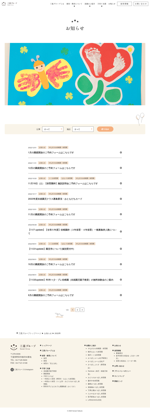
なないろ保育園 (67, 178)
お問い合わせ (141, 3)
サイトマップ (119, 376)
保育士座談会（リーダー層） (126, 361)
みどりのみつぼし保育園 (97, 377)
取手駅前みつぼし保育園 (97, 397)
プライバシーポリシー (122, 371)
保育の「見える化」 (50, 363)
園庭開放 (46, 373)
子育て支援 (101, 3)
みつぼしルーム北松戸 (96, 361)
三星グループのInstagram (23, 369)
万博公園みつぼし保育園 (97, 390)
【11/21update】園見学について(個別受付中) (51, 248)
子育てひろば (48, 376)
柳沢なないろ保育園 (95, 351)
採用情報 (124, 3)
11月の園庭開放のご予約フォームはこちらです (51, 214)
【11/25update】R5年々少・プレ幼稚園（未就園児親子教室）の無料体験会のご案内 (70, 279)
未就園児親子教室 (50, 371)
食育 (45, 358)
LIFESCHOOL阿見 (94, 400)
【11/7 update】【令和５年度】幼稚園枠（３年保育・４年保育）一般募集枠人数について (72, 231)
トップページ (47, 345)
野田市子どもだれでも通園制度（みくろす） (59, 386)
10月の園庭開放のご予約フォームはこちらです (51, 264)
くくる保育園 (53, 178)
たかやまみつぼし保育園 (97, 393)
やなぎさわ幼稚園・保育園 (58, 147)
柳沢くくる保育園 (94, 355)
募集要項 (119, 353)
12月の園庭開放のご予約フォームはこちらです (51, 168)
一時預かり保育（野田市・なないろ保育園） (59, 379)
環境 (45, 361)
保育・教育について (74, 3)
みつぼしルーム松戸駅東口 (98, 358)
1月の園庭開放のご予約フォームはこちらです (51, 152)
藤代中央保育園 (93, 380)
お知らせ (111, 3)
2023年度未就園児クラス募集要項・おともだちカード (55, 198)
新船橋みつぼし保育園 (96, 387)
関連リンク (118, 381)
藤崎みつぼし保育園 (95, 384)
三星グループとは (57, 3)
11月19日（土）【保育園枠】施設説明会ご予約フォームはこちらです (63, 183)
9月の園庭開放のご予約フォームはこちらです (51, 295)
